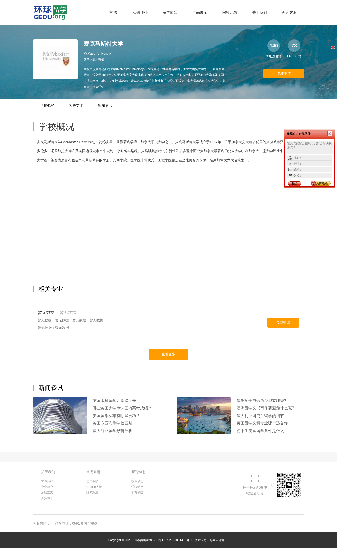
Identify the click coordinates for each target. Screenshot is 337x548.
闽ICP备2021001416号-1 (175, 540)
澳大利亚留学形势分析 (112, 431)
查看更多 (168, 354)
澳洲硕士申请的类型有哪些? (261, 401)
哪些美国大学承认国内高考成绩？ (122, 408)
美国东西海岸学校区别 (112, 423)
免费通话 (322, 183)
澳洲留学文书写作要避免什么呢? (265, 408)
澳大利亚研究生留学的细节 (260, 416)
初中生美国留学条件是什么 (260, 431)
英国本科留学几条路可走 (114, 401)
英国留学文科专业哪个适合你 (262, 423)
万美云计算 (216, 540)
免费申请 (284, 73)
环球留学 (138, 540)
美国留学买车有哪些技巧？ (116, 416)
